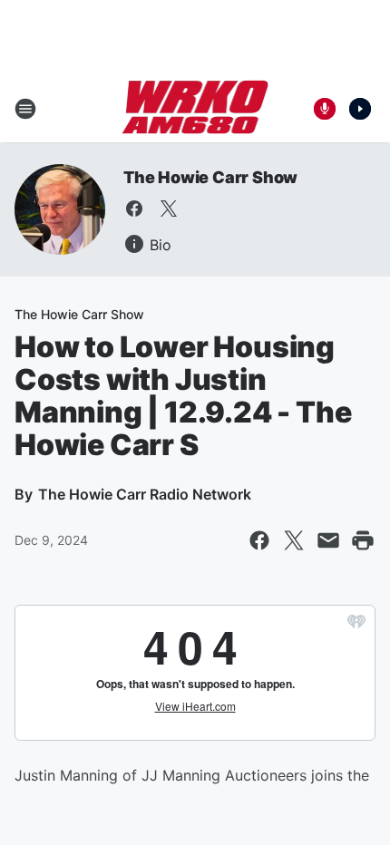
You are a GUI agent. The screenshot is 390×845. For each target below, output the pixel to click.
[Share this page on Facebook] (259, 540)
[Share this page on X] (294, 540)
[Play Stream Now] (360, 109)
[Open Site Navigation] (25, 109)
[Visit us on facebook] (134, 208)
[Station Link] (195, 109)
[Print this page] (362, 540)
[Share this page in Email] (328, 540)
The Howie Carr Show (210, 177)
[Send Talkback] (325, 109)
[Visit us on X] (169, 208)
